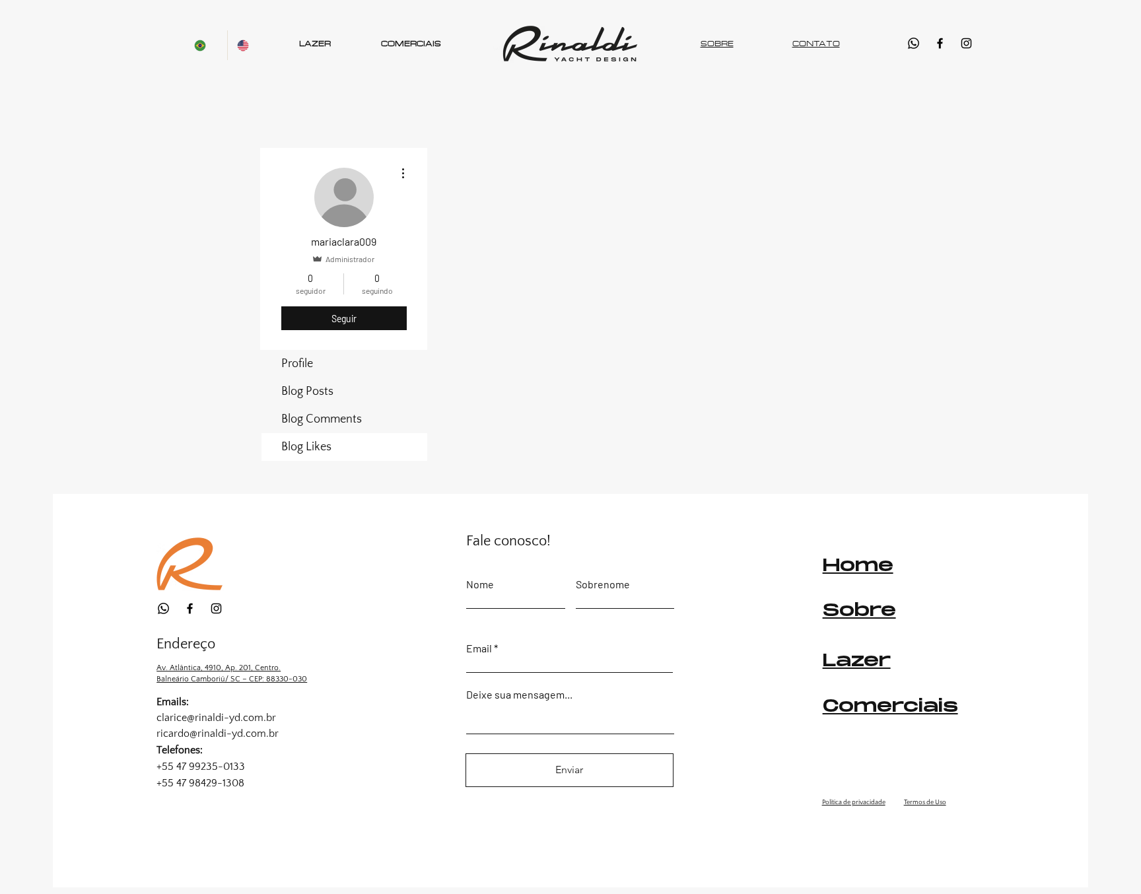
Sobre (859, 611)
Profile (297, 363)
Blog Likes (306, 447)
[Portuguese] (206, 45)
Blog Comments (321, 419)
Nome (480, 584)
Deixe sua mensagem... (519, 694)
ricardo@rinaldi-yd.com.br (217, 733)
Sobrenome (603, 584)
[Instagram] (966, 43)
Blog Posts (307, 391)
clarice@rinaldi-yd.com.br (216, 718)
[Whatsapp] (913, 43)
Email (479, 648)
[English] (248, 45)
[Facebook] (940, 43)
